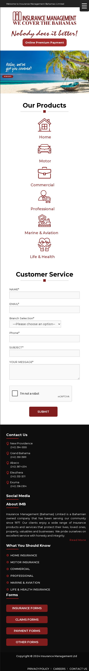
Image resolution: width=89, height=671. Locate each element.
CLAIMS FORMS (26, 619)
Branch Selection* (21, 318)
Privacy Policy (38, 668)
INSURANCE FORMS (27, 608)
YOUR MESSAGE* (21, 362)
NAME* (14, 289)
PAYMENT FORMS (27, 631)
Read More (78, 540)
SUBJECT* (16, 347)
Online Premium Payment (44, 42)
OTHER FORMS (27, 642)
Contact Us (78, 668)
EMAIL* (14, 304)
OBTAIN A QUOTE (7, 76)
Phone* (14, 332)
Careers (59, 668)
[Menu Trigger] (84, 5)
